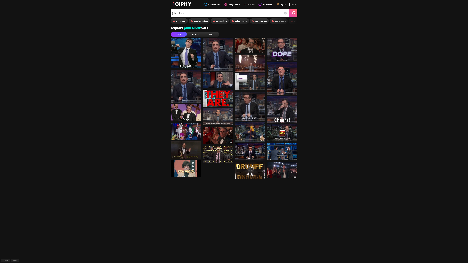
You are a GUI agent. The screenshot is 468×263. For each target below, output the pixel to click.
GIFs (179, 34)
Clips (211, 34)
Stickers (195, 34)
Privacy (5, 260)
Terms (15, 260)
